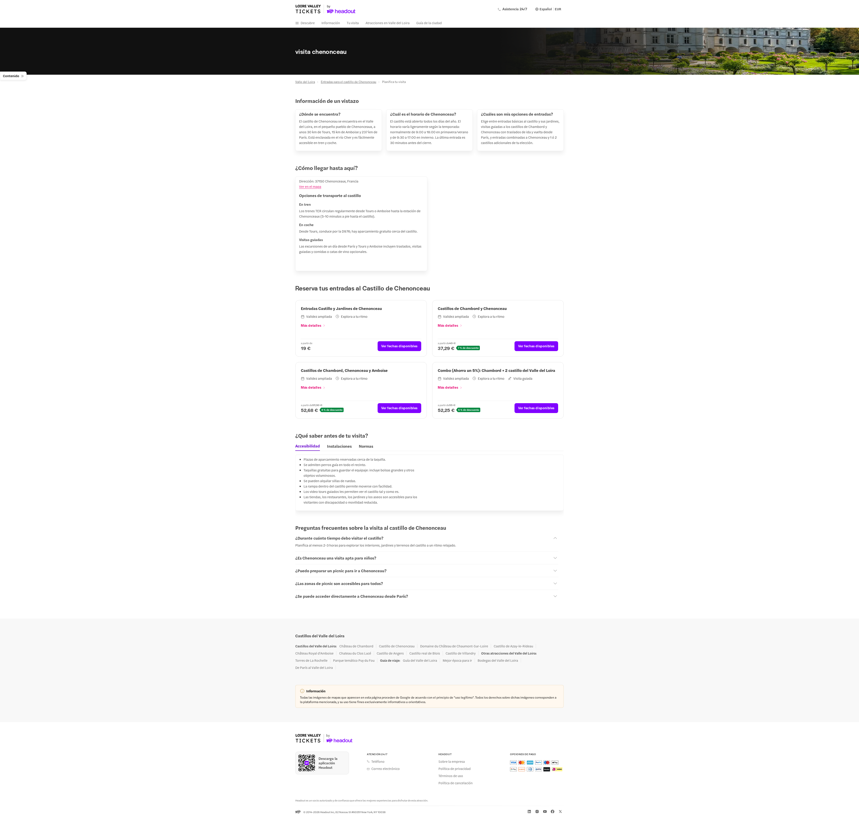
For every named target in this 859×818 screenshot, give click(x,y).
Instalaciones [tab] (339, 446)
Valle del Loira (305, 81)
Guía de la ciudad (429, 22)
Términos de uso (450, 775)
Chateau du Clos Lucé (355, 653)
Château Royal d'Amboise (314, 653)
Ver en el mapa (310, 186)
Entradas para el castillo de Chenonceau (348, 81)
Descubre (308, 22)
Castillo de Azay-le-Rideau (513, 646)
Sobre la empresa (451, 761)
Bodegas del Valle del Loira (498, 660)
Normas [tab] (366, 446)
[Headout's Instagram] (537, 811)
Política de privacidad (454, 768)
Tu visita (353, 22)
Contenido (11, 75)
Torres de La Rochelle (311, 660)
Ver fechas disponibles (399, 345)
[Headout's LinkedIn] (529, 811)
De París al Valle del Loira (314, 667)
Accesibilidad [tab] (307, 446)
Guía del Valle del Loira (420, 660)
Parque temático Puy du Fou (353, 660)
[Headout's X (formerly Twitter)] (560, 811)
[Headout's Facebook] (552, 811)
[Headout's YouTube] (545, 811)
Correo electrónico (385, 768)
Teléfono (378, 761)
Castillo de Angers (390, 653)
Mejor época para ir (457, 660)
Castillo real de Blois (424, 653)
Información (330, 22)
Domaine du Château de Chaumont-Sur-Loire (454, 646)
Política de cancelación (455, 783)
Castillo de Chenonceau (397, 646)
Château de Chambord (356, 646)
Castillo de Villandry (461, 653)
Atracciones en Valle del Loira (388, 22)
